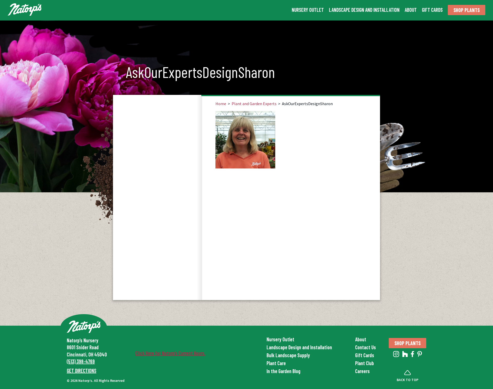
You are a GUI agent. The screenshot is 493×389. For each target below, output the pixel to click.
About (411, 10)
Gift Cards (432, 10)
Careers (362, 371)
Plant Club (364, 363)
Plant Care (276, 363)
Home (220, 103)
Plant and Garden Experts (254, 103)
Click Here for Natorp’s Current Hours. (170, 353)
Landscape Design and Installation (364, 10)
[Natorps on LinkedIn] (396, 355)
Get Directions (81, 370)
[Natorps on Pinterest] (419, 355)
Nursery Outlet (308, 10)
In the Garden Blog (283, 371)
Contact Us (365, 347)
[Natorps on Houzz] (405, 355)
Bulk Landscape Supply (288, 355)
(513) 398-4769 (81, 361)
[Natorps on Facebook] (412, 355)
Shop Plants (466, 10)
